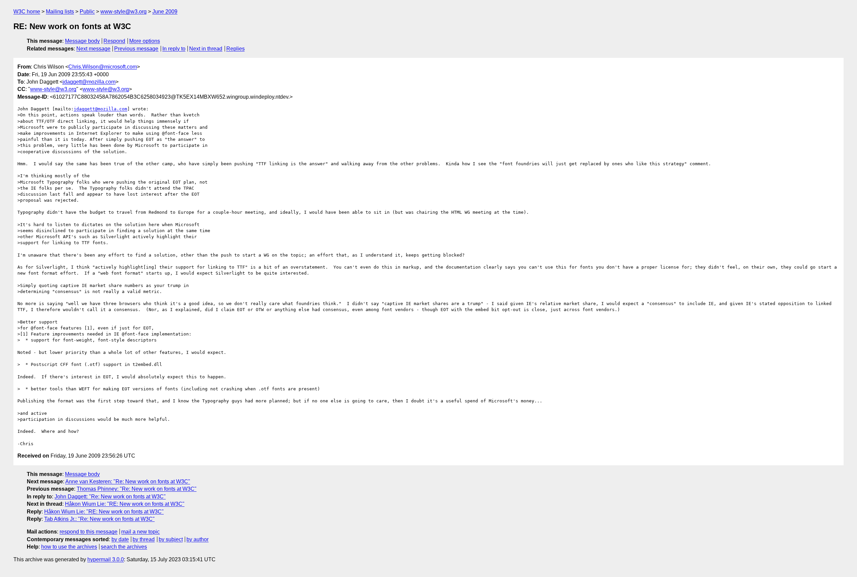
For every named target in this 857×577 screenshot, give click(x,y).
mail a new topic (140, 532)
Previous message (136, 49)
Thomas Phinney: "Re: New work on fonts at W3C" (137, 489)
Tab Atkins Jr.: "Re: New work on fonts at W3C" (99, 519)
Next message (93, 49)
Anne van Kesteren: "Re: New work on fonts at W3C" (127, 481)
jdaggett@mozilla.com (89, 82)
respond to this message (89, 532)
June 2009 (164, 11)
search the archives (124, 547)
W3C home (26, 11)
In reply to (173, 49)
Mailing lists (60, 11)
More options (144, 41)
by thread (144, 539)
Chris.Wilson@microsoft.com (102, 67)
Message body (82, 41)
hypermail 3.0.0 (105, 559)
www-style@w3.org (123, 11)
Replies (235, 49)
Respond (114, 41)
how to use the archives (69, 547)
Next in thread (205, 49)
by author (197, 539)
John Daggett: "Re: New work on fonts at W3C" (110, 496)
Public (87, 11)
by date (120, 539)
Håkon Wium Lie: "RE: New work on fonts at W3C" (124, 504)
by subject (171, 539)
